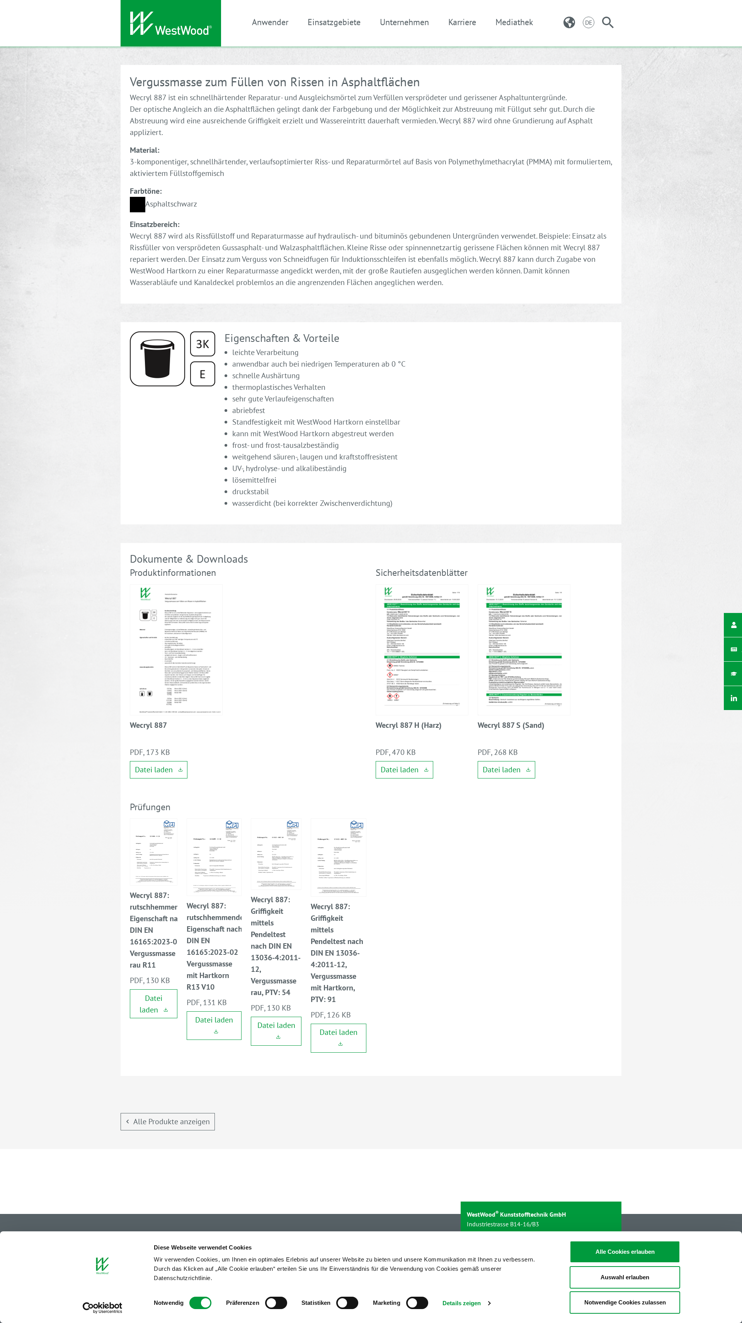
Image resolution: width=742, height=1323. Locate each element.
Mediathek (514, 22)
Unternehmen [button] (404, 22)
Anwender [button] (270, 22)
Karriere (462, 22)
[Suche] (608, 22)
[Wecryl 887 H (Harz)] (422, 649)
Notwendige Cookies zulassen (625, 1302)
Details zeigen (461, 1303)
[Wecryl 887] (176, 649)
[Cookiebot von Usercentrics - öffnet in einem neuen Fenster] (102, 1308)
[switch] (276, 1303)
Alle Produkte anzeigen (171, 1121)
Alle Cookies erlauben (625, 1251)
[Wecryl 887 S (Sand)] (524, 649)
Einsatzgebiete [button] (334, 22)
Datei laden (155, 770)
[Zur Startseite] (171, 23)
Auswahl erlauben (625, 1277)
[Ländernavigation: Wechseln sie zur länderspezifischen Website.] (569, 22)
